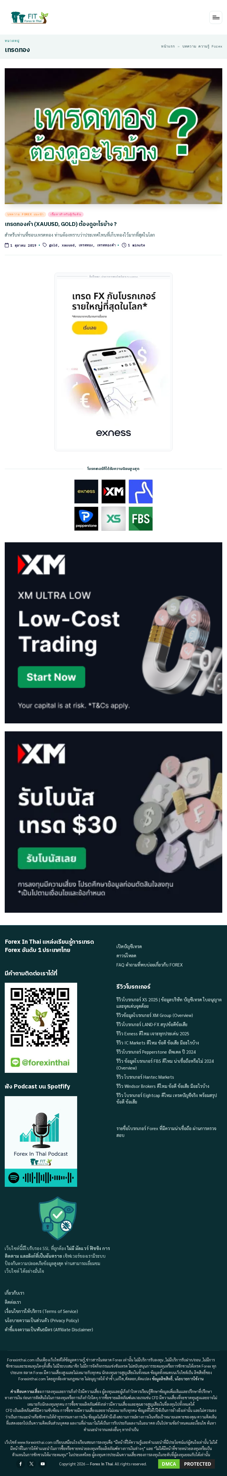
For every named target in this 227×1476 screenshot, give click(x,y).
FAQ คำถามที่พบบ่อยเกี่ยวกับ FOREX (149, 964)
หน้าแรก (167, 46)
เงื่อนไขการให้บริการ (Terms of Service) (41, 1311)
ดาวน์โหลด (126, 955)
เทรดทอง (86, 245)
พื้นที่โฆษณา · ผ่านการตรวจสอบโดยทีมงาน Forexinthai (113, 276)
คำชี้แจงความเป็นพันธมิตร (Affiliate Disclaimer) (49, 1329)
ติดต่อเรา (13, 1302)
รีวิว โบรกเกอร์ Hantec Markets (145, 1077)
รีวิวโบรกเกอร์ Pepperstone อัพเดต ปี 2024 (156, 1051)
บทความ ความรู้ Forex (202, 46)
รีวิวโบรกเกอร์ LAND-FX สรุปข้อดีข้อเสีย (151, 1024)
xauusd (68, 245)
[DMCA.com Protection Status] (186, 1464)
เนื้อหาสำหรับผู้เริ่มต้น (66, 214)
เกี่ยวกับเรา (14, 1293)
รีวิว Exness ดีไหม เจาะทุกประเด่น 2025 (152, 1033)
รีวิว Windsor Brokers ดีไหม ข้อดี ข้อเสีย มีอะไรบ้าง (162, 1086)
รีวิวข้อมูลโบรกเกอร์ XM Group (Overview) (154, 1015)
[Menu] (215, 17)
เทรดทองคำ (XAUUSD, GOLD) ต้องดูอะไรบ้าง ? (61, 224)
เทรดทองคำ (106, 245)
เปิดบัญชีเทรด (129, 946)
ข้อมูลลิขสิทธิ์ (162, 1378)
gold (53, 245)
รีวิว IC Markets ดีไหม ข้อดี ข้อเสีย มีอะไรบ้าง (157, 1042)
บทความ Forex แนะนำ (25, 214)
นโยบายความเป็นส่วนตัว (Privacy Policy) (42, 1320)
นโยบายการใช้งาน (189, 1378)
